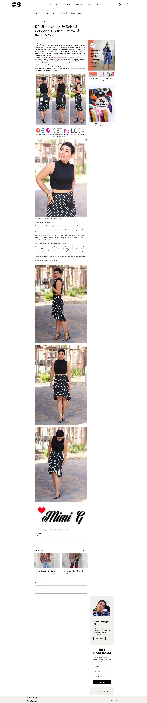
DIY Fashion (45, 13)
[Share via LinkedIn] (44, 541)
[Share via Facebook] (36, 541)
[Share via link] (48, 541)
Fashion (54, 13)
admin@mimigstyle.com (31, 701)
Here (104, 81)
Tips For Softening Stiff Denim (45, 571)
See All (85, 550)
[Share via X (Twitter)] (40, 541)
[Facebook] (100, 691)
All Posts (36, 13)
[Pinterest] (107, 691)
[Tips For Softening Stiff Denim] (47, 560)
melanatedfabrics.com (102, 126)
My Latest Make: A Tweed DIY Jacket (74, 572)
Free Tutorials (63, 13)
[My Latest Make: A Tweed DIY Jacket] (75, 560)
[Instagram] (104, 691)
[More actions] (86, 22)
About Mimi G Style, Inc (31, 697)
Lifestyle (73, 13)
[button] (128, 4)
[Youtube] (96, 691)
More (79, 13)
